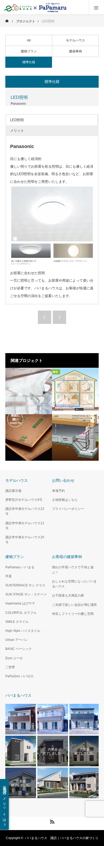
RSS (51, 821)
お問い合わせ (63, 480)
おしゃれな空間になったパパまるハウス (74, 583)
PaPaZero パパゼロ (19, 676)
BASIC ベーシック (18, 649)
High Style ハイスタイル (22, 631)
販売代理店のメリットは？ (5, 804)
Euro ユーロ (14, 658)
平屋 (8, 576)
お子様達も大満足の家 (68, 595)
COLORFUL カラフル (21, 613)
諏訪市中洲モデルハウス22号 (24, 511)
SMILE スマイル (17, 622)
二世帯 (10, 667)
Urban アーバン (16, 640)
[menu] (96, 7)
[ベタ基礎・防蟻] (75, 437)
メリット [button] (17, 131)
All (29, 40)
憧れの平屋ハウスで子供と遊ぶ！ (73, 569)
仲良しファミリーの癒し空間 (73, 614)
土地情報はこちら (65, 500)
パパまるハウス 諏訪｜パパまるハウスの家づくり (61, 838)
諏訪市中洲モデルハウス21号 (24, 525)
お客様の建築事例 (67, 557)
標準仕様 (28, 62)
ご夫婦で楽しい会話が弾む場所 (74, 605)
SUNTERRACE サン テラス (25, 585)
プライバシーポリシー (68, 509)
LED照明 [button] (17, 120)
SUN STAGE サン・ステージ (26, 594)
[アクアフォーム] (28, 391)
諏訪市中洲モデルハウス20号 (24, 539)
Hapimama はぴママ (20, 603)
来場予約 (58, 491)
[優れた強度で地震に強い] (28, 437)
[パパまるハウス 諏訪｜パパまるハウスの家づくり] (36, 7)
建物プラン (29, 51)
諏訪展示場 (13, 491)
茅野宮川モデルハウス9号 (23, 500)
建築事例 (75, 51)
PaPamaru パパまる (19, 567)
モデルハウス (75, 40)
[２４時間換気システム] (75, 391)
